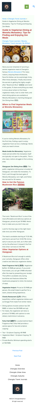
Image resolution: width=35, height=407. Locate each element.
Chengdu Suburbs (17, 376)
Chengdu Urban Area (18, 372)
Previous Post (17, 351)
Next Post (17, 356)
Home (17, 365)
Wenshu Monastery (15, 72)
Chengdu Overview (17, 369)
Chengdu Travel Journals (11, 41)
